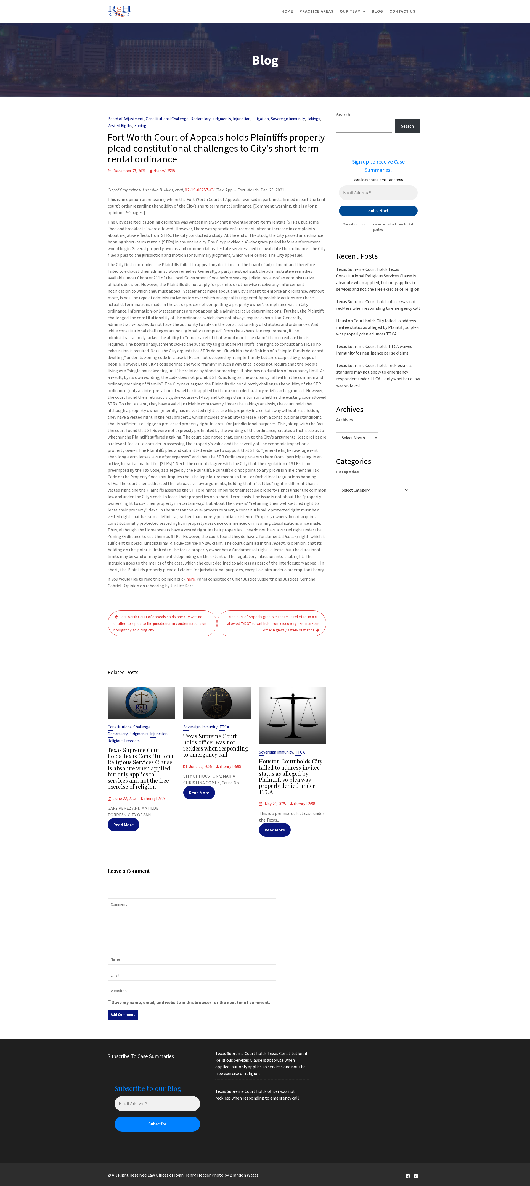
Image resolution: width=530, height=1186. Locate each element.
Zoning (140, 125)
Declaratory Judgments (210, 118)
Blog (377, 11)
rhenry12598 (164, 171)
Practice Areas (316, 11)
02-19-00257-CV (199, 190)
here (190, 579)
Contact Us (402, 11)
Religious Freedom (124, 740)
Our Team (350, 11)
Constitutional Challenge (167, 118)
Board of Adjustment (126, 118)
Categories (347, 471)
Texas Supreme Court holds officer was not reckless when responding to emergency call (215, 745)
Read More (123, 824)
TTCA (224, 727)
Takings (313, 118)
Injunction (241, 118)
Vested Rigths (120, 125)
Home (287, 11)
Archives (344, 419)
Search (343, 114)
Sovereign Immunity (288, 118)
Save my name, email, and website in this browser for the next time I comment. (191, 1002)
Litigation (260, 118)
